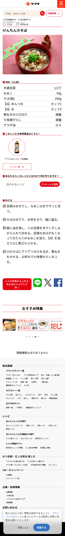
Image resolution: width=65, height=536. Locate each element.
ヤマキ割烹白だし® (31, 375)
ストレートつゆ (12, 382)
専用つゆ (35, 398)
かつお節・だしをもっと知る (17, 464)
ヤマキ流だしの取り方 (35, 461)
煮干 (40, 394)
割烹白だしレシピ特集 (14, 447)
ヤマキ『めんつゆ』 (13, 375)
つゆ (19, 398)
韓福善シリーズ (12, 378)
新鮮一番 (24, 382)
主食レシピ (30, 425)
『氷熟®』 (34, 382)
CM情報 (9, 475)
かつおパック (30, 394)
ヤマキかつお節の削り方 (15, 461)
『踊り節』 (45, 382)
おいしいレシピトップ (14, 425)
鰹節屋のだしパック (13, 385)
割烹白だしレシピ (41, 438)
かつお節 (9, 394)
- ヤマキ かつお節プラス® (15, 499)
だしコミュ (52, 464)
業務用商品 (53, 398)
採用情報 (9, 502)
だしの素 (54, 394)
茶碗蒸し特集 (45, 447)
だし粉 (26, 385)
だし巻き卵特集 (31, 447)
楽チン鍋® (34, 378)
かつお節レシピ (12, 438)
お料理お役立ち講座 (38, 464)
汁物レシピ (52, 425)
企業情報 (9, 492)
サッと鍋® (24, 378)
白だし (26, 398)
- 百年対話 (10, 495)
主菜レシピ (41, 425)
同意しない (23, 527)
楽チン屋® (45, 378)
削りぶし (19, 394)
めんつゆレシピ (26, 438)
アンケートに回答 (49, 184)
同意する (41, 527)
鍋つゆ (43, 398)
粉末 (46, 394)
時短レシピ (10, 429)
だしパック (10, 398)
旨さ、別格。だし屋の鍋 (50, 375)
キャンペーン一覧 (12, 478)
